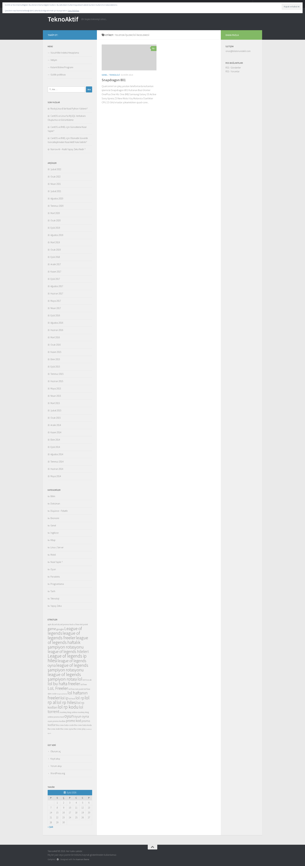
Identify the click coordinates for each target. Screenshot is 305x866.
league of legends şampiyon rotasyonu (68, 667)
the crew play (80, 728)
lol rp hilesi (67, 702)
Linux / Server (57, 547)
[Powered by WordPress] (58, 859)
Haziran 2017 (57, 293)
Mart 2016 (55, 337)
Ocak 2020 (56, 220)
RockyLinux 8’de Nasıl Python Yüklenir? (69, 108)
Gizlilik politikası (58, 74)
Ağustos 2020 (57, 198)
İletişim (54, 59)
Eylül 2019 (55, 227)
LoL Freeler (58, 688)
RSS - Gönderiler (233, 67)
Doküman (55, 503)
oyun (69, 716)
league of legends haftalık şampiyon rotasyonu (68, 642)
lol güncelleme (62, 694)
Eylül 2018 (55, 256)
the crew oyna (66, 728)
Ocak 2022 (56, 176)
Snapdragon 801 (114, 80)
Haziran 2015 (57, 381)
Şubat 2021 (56, 191)
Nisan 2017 (56, 308)
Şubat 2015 (56, 410)
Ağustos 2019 (57, 235)
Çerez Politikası (73, 10)
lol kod (72, 698)
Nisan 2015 (56, 395)
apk (49, 624)
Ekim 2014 (55, 439)
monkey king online (68, 712)
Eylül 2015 (55, 366)
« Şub (50, 826)
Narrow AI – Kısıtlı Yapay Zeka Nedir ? (68, 149)
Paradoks (55, 576)
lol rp (79, 697)
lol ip (64, 698)
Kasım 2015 (56, 351)
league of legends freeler (64, 635)
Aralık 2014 (56, 425)
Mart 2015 (55, 403)
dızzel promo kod (65, 624)
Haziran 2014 (57, 468)
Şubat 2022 (56, 169)
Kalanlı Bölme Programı (62, 67)
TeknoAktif (63, 19)
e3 (74, 625)
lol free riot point (75, 689)
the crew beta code (65, 725)
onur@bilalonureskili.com (238, 51)
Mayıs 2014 (56, 476)
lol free (84, 684)
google (60, 629)
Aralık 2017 (56, 264)
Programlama (57, 583)
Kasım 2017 (56, 271)
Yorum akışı (56, 766)
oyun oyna (81, 716)
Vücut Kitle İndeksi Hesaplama (65, 52)
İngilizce (54, 532)
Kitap (53, 540)
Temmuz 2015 (57, 373)
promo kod (73, 720)
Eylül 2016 (55, 315)
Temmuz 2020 (57, 205)
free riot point (82, 624)
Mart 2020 (55, 213)
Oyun (53, 569)
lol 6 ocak (87, 679)
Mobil (53, 554)
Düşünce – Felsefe (59, 510)
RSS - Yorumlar (233, 71)
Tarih (53, 591)
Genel (105, 74)
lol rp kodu (68, 707)
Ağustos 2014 (57, 454)
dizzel (54, 624)
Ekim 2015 (55, 359)
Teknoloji (114, 74)
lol (80, 679)
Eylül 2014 (55, 446)
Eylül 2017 (55, 278)
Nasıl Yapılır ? (57, 562)
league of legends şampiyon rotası (64, 677)
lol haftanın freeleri (68, 695)
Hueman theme (82, 859)
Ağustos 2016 (57, 322)
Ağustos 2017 (57, 286)
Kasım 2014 (56, 432)
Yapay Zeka (56, 605)
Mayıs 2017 (56, 300)
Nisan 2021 (56, 183)
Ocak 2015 (56, 417)
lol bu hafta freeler (64, 683)
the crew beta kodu (83, 725)
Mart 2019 (55, 242)
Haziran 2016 (57, 330)
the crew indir (54, 728)
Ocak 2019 (56, 249)
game (52, 628)
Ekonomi (55, 518)
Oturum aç (56, 751)
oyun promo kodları (56, 721)
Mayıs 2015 (56, 388)
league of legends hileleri (68, 651)
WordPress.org (58, 773)
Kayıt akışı (55, 758)
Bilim (53, 496)
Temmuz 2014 (57, 461)
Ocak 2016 (56, 344)
